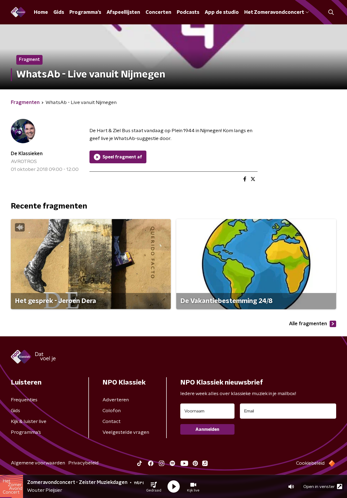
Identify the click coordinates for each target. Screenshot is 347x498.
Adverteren (115, 400)
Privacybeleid (83, 463)
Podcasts (188, 12)
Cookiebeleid (310, 463)
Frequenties (24, 400)
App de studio (222, 12)
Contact (111, 421)
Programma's (85, 12)
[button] (153, 486)
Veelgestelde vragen (125, 432)
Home (41, 12)
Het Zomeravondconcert (274, 12)
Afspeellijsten (123, 12)
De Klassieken (27, 153)
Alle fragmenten (308, 323)
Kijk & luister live (28, 421)
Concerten (158, 12)
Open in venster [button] (319, 486)
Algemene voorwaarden (38, 463)
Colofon (111, 410)
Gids (58, 12)
